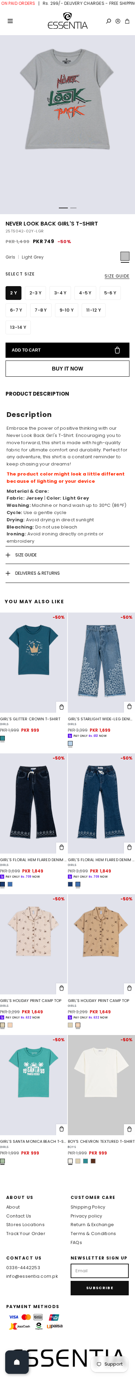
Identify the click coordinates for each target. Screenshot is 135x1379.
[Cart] (127, 21)
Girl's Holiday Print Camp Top (30, 1001)
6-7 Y (16, 310)
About (13, 1207)
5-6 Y (110, 293)
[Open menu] (10, 21)
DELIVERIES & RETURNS (37, 573)
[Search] (108, 21)
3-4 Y (60, 293)
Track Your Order (25, 1233)
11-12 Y (93, 310)
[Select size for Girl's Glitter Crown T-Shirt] (61, 707)
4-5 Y (85, 293)
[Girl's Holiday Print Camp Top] (33, 944)
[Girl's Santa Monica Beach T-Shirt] (33, 1085)
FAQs (76, 1242)
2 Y (13, 293)
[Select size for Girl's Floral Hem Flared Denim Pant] (61, 848)
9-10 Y (67, 310)
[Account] (118, 21)
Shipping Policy (88, 1207)
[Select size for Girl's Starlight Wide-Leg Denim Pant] (129, 707)
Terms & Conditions (93, 1233)
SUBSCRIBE (99, 1288)
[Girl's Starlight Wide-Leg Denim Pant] (101, 663)
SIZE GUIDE (117, 276)
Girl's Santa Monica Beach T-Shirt (33, 1141)
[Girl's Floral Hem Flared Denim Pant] (33, 803)
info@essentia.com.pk (32, 1276)
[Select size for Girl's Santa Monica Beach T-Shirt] (61, 1129)
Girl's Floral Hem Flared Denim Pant (33, 860)
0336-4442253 (23, 1268)
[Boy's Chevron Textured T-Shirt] (101, 1085)
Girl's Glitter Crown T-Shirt (30, 719)
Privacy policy (86, 1216)
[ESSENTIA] (67, 21)
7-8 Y (41, 310)
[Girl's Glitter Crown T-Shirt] (33, 663)
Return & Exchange (92, 1224)
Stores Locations (25, 1224)
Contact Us (18, 1216)
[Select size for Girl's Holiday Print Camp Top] (61, 988)
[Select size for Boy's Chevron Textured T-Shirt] (129, 1129)
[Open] (17, 1362)
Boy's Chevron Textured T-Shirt (101, 1141)
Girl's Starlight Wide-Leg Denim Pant (101, 719)
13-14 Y (18, 327)
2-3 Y (35, 293)
